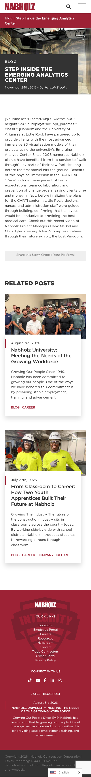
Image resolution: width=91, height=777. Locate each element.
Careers (45, 634)
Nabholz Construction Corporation (55, 756)
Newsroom (45, 642)
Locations (45, 625)
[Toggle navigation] (79, 6)
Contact (45, 647)
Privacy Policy (45, 660)
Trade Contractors (45, 651)
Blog (11, 62)
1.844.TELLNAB (42, 761)
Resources (45, 638)
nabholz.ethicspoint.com (22, 765)
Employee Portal (45, 629)
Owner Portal (45, 656)
